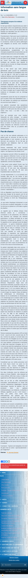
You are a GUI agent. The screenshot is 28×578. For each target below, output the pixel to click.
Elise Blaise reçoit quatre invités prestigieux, (10, 534)
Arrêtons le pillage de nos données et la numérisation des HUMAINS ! (12, 529)
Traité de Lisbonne (6, 513)
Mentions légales (14, 557)
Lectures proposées (7, 496)
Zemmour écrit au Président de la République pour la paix (11, 522)
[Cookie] (2, 575)
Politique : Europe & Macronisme (10, 490)
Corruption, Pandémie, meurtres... (10, 518)
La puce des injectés (7, 526)
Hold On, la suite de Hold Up (9, 537)
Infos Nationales (9, 17)
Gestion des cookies (14, 560)
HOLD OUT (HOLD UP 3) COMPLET (11, 516)
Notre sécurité (5, 487)
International (4, 493)
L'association (5, 479)
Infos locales (5, 485)
